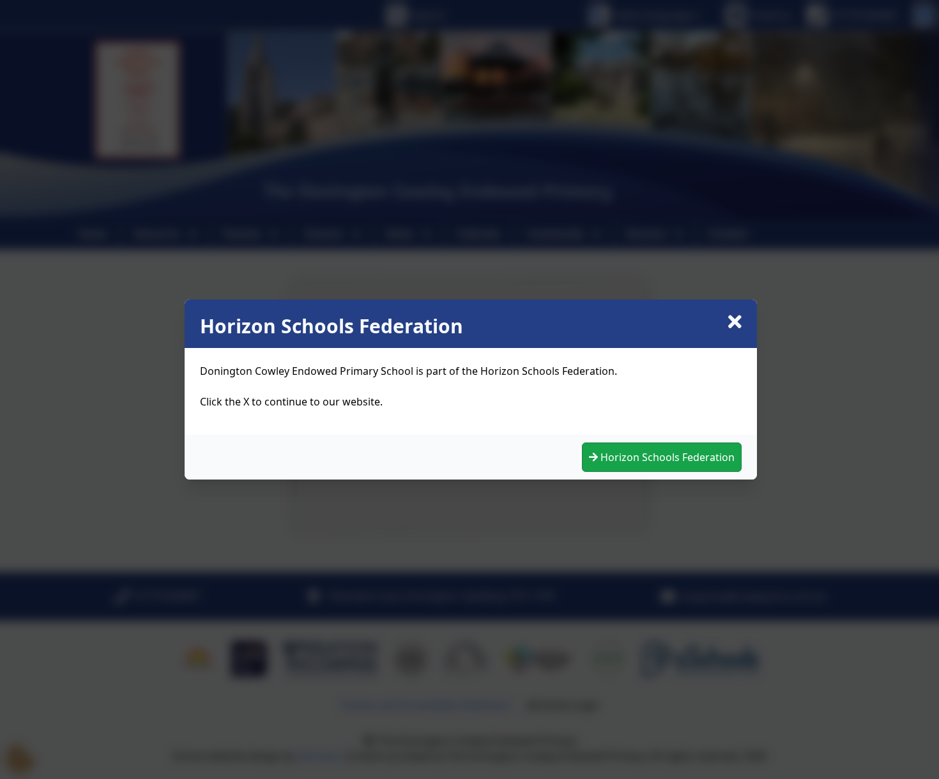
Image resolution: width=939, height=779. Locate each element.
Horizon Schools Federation (666, 457)
